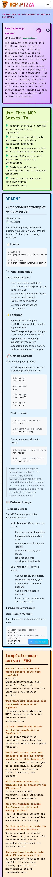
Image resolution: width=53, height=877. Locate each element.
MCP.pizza (22, 4)
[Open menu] (48, 4)
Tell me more (40, 641)
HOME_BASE (11, 14)
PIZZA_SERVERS (28, 14)
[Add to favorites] (46, 30)
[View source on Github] (38, 30)
